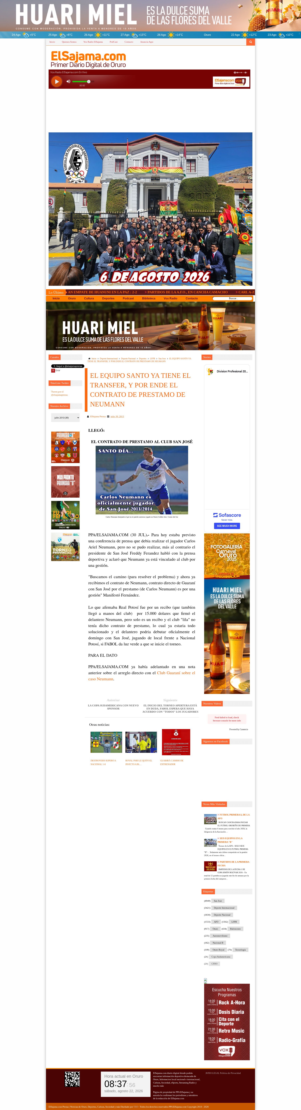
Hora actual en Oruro (123, 1076)
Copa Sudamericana (220, 956)
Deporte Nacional (128, 358)
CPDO (214, 963)
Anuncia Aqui (146, 42)
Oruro (215, 928)
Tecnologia (240, 949)
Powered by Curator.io (238, 729)
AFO (216, 921)
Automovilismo (220, 935)
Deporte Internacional (109, 358)
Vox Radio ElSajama (93, 42)
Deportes (142, 358)
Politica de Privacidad (230, 1073)
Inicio (52, 42)
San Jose (162, 358)
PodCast (114, 42)
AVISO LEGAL (212, 1073)
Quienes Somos (69, 42)
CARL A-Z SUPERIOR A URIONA (199, 292)
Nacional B (218, 942)
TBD (136, 1106)
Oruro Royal (218, 949)
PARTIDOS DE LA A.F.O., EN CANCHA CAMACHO (122, 292)
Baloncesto (235, 928)
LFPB (152, 358)
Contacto (129, 42)
